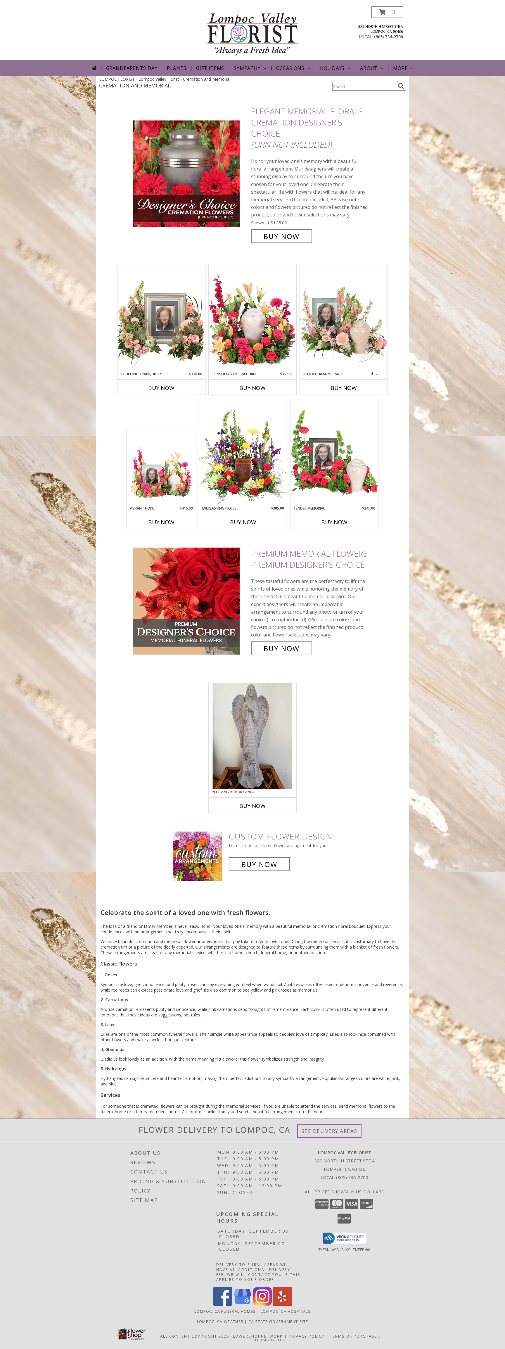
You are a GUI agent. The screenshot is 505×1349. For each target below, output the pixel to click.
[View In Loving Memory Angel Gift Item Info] (252, 736)
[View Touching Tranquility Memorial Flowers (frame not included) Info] (161, 318)
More (400, 68)
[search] (401, 86)
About (369, 68)
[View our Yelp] (282, 1304)
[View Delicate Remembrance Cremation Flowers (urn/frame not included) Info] (344, 318)
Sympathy (247, 68)
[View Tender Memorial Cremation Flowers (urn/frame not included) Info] (334, 452)
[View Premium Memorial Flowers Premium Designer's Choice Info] (190, 601)
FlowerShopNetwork (257, 1336)
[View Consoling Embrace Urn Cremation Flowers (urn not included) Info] (252, 318)
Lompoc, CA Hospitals (286, 1311)
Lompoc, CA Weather (220, 1321)
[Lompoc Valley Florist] (252, 33)
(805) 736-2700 (388, 36)
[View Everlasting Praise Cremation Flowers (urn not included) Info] (243, 452)
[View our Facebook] (222, 1304)
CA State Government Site (278, 1321)
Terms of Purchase (353, 1336)
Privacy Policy (306, 1336)
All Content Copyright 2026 (194, 1336)
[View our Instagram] (262, 1304)
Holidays (332, 68)
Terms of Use (271, 1340)
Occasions (290, 68)
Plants (176, 68)
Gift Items (210, 68)
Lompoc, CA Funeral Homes (225, 1311)
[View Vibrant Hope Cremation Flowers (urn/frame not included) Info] (161, 467)
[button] (387, 12)
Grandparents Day (132, 68)
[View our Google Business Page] (242, 1304)
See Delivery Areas (329, 1131)
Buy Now (282, 236)
